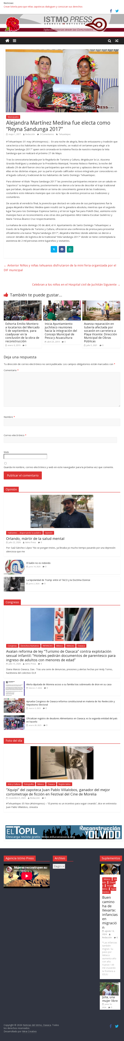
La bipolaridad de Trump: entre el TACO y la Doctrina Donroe (58, 580)
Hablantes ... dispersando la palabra (24, 532)
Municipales (13, 117)
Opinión (48, 532)
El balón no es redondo (38, 563)
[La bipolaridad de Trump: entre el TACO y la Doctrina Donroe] (14, 578)
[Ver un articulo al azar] (116, 40)
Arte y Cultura (14, 784)
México (59, 645)
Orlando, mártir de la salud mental (35, 538)
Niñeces (70, 645)
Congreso (12, 645)
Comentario (11, 370)
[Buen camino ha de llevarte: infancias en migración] (110, 865)
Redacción (30, 134)
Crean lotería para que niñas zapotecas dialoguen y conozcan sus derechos (43, 6)
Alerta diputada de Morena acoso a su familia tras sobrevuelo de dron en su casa (68, 684)
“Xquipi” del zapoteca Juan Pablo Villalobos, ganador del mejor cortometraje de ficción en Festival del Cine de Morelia (58, 791)
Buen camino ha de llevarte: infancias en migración (110, 912)
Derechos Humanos (30, 645)
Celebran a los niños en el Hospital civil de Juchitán (76, 284)
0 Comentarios (47, 134)
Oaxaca (81, 645)
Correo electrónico (15, 435)
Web (6, 452)
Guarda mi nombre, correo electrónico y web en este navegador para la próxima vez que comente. (59, 467)
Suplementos (109, 891)
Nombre (9, 416)
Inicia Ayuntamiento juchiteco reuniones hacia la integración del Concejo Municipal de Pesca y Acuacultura (61, 331)
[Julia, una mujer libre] (109, 983)
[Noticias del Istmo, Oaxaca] (62, 23)
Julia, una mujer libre (110, 999)
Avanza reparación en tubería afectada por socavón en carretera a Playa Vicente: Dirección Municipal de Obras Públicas (100, 332)
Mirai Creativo (29, 1031)
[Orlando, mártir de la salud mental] (62, 496)
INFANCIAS (47, 645)
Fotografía (29, 784)
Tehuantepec (65, 134)
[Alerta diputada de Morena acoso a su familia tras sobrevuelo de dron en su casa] (14, 682)
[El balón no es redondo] (14, 561)
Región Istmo (65, 784)
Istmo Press (30, 542)
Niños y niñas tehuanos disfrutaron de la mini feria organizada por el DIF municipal (60, 267)
